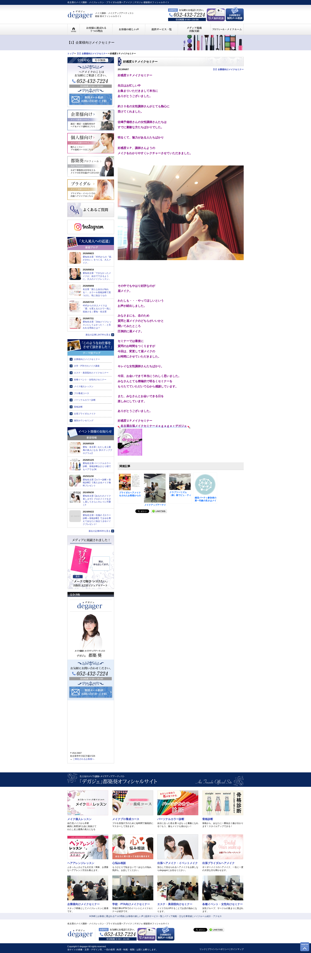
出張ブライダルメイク (85, 413)
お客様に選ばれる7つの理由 (111, 916)
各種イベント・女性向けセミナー (90, 379)
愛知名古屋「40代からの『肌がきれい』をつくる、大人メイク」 (97, 260)
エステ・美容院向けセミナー (174, 904)
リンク (202, 949)
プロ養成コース (81, 393)
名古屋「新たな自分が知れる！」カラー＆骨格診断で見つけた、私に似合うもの (97, 292)
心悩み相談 (119, 862)
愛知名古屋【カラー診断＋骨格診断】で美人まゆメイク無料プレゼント (97, 482)
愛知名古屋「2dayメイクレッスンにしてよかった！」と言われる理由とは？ (97, 324)
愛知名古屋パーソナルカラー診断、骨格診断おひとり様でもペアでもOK (97, 466)
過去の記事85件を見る (100, 531)
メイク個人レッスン (83, 386)
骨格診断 (78, 407)
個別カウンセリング (83, 420)
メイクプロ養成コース (125, 819)
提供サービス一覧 (153, 916)
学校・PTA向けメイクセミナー (131, 904)
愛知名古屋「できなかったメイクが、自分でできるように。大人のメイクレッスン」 (97, 276)
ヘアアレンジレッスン (80, 862)
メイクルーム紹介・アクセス (208, 916)
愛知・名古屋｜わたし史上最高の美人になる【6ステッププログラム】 (97, 450)
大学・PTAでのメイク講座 (87, 366)
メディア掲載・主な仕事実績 (178, 916)
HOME (92, 916)
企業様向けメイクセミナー (87, 359)
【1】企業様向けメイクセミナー (92, 53)
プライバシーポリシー (218, 949)
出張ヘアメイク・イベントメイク (177, 862)
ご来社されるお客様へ (83, 759)
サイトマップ (237, 949)
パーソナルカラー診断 (85, 400)
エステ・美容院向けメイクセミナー (91, 373)
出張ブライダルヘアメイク (218, 862)
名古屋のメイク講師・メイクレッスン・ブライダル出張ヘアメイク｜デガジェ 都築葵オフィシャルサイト (118, 2)
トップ (70, 53)
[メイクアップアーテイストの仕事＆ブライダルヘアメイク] (155, 488)
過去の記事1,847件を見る (98, 334)
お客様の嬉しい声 (134, 916)
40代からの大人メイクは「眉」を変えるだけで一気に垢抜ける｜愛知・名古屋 (97, 308)
